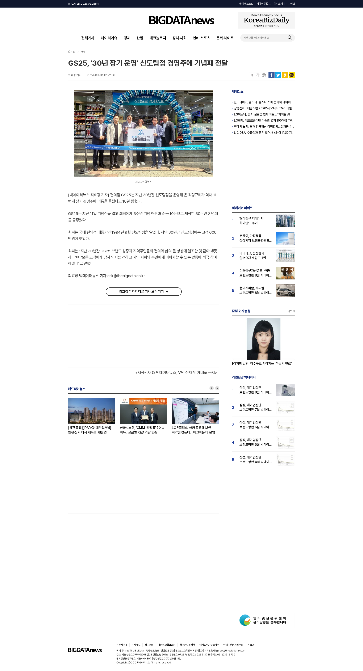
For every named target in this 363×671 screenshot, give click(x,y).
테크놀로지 (158, 38)
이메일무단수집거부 (209, 644)
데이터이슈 (109, 38)
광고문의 (149, 644)
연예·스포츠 (201, 38)
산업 (140, 38)
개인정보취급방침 (166, 644)
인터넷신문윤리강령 (233, 644)
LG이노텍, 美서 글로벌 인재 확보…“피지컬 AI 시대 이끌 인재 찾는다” (264, 114)
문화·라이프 (225, 38)
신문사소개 (121, 644)
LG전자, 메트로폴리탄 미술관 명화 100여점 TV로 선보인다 (264, 120)
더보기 (291, 311)
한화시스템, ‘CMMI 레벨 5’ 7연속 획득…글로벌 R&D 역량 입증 (142, 430)
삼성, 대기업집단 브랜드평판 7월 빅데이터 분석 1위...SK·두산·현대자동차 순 (255, 407)
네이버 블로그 (263, 3)
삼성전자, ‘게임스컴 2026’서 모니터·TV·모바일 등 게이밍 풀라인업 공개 (264, 108)
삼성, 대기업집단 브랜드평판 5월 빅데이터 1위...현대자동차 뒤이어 (255, 442)
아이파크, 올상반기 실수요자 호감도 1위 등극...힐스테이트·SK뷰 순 (254, 255)
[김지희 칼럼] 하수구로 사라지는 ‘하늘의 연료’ (262, 364)
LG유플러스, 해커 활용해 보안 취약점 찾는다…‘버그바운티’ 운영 (193, 430)
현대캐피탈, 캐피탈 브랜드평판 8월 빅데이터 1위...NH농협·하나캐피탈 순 (255, 290)
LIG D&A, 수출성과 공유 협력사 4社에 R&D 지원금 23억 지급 (264, 133)
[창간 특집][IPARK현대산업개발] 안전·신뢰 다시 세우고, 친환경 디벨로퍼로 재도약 (89, 430)
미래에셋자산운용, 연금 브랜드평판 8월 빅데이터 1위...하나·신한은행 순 (255, 273)
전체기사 (88, 38)
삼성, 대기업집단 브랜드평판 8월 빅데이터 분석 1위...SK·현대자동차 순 (255, 390)
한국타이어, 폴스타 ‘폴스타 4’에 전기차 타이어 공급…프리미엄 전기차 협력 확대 (264, 102)
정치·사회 (179, 38)
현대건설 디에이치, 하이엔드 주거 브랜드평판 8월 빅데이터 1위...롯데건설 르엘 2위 (255, 220)
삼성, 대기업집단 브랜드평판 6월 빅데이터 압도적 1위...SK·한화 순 (255, 425)
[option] (94, 416)
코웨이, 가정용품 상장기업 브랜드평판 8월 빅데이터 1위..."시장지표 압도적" (255, 238)
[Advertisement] (104, 335)
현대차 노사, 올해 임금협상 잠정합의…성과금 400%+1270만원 (264, 126)
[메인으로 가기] (85, 651)
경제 (127, 38)
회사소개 (278, 3)
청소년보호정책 (187, 644)
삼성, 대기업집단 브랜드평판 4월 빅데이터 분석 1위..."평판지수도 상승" (255, 459)
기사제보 (290, 3)
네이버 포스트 (246, 3)
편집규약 (251, 644)
